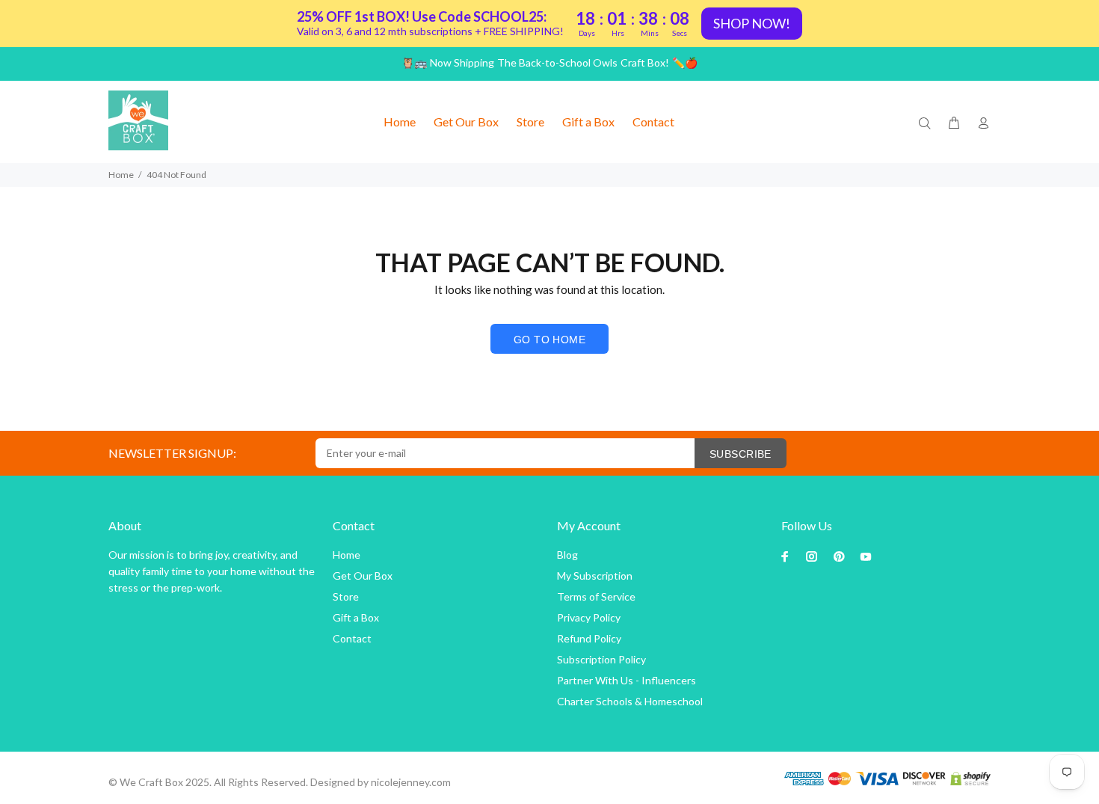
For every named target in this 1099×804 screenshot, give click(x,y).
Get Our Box (362, 575)
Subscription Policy (601, 659)
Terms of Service (596, 596)
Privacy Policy (589, 617)
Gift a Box (356, 617)
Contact (352, 638)
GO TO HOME (549, 340)
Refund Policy (589, 638)
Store (346, 596)
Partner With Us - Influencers (626, 680)
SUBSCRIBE (740, 454)
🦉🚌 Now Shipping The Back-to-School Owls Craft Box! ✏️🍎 (549, 62)
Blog (567, 554)
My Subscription (594, 575)
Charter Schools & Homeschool (630, 701)
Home (121, 174)
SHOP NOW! (751, 23)
